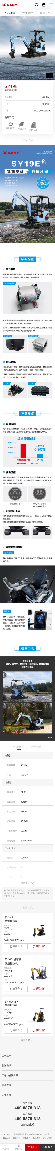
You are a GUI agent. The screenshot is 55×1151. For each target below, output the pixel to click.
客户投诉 (27, 1113)
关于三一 (6, 1055)
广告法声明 (47, 1138)
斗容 (7, 103)
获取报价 (32, 1147)
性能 (8, 782)
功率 (7, 110)
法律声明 (36, 1138)
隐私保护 (26, 1138)
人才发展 (6, 1095)
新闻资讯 (6, 1065)
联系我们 (16, 1138)
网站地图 (6, 1138)
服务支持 (6, 1085)
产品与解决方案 (10, 1075)
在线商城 (44, 5)
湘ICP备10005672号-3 (41, 1134)
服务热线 (27, 1103)
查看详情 (17, 946)
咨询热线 (25, 1125)
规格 (8, 755)
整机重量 (9, 97)
